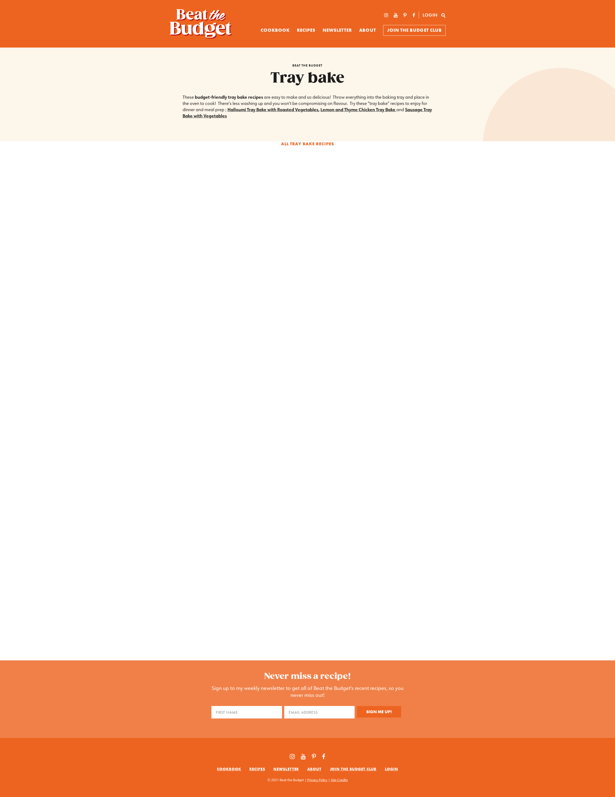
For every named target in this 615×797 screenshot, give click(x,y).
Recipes (306, 30)
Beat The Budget (307, 65)
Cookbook (229, 768)
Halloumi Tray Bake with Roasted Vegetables (273, 109)
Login (430, 15)
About (367, 30)
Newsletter (337, 30)
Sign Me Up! (379, 711)
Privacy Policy (317, 780)
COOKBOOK (275, 30)
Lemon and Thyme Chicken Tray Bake (358, 109)
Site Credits (339, 780)
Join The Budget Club (414, 30)
